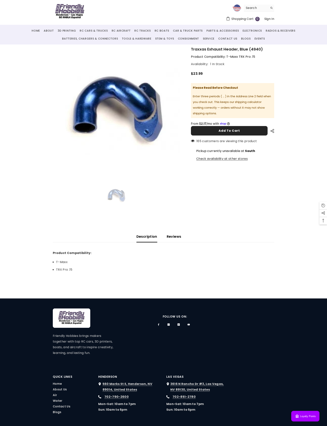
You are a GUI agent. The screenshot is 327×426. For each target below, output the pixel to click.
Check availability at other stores (222, 159)
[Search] (259, 8)
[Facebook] (158, 324)
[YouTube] (188, 324)
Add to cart (229, 131)
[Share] (271, 131)
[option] (116, 109)
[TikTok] (178, 324)
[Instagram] (168, 324)
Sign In (269, 19)
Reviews (174, 236)
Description (146, 236)
